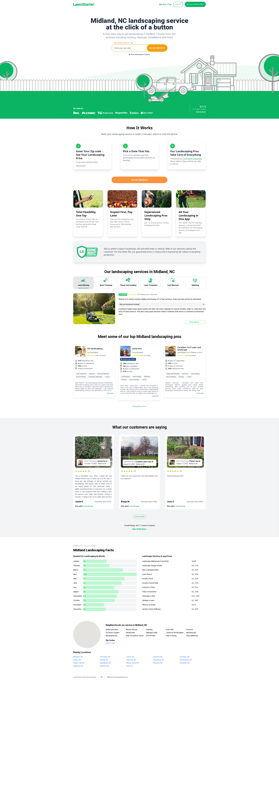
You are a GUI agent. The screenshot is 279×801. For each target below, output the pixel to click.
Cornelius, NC (185, 657)
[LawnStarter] (84, 4)
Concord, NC (157, 657)
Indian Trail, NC (78, 663)
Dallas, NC (77, 660)
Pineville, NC (157, 663)
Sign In (178, 4)
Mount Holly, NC (132, 663)
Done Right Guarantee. (192, 158)
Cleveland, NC (105, 657)
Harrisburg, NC (158, 660)
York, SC (129, 666)
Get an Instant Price (195, 4)
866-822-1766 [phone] (165, 4)
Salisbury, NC (78, 666)
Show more (110, 393)
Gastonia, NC (131, 660)
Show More (139, 517)
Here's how (80, 165)
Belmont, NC (78, 657)
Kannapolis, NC (105, 663)
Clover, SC (130, 657)
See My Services (139, 180)
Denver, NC (104, 660)
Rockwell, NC (185, 663)
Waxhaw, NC (104, 666)
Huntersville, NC (186, 660)
